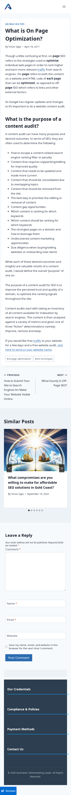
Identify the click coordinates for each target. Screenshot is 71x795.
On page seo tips (15, 24)
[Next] (61, 468)
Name (12, 603)
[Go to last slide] (9, 468)
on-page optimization (19, 358)
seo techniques (44, 358)
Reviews (11, 791)
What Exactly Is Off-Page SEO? (54, 380)
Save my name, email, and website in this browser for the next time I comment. (33, 646)
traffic (41, 69)
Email (11, 620)
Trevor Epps (14, 46)
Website (12, 636)
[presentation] (35, 450)
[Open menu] (64, 6)
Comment (13, 549)
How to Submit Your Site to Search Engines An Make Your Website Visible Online (17, 387)
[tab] (29, 510)
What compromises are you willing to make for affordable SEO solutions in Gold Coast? (32, 482)
